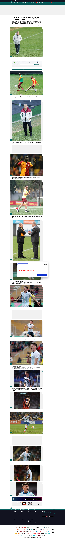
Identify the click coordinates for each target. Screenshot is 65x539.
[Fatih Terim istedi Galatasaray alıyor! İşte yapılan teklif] (26, 42)
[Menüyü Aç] (54, 2)
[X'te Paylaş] (38, 25)
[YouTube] (48, 513)
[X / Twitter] (44, 513)
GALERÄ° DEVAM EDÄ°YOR (27, 69)
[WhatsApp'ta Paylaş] (39, 25)
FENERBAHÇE (18, 2)
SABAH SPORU (29, 512)
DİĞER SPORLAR (23, 519)
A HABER (36, 521)
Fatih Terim (17, 142)
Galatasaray (22, 58)
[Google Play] (33, 499)
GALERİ (14, 518)
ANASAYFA (15, 511)
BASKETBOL (34, 2)
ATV (35, 522)
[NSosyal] (52, 513)
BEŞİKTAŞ (15, 2)
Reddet (22, 264)
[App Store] (27, 499)
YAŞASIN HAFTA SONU (30, 519)
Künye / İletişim (33, 509)
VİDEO (38, 2)
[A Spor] (11, 2)
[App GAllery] (38, 499)
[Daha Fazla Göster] (41, 25)
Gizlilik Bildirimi (28, 509)
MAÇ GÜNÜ (29, 520)
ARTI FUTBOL (29, 521)
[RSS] (54, 513)
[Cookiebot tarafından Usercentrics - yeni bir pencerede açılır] (44, 264)
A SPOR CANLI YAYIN (16, 512)
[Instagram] (46, 513)
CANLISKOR (15, 0)
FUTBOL (31, 2)
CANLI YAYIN (42, 2)
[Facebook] (43, 513)
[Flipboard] (50, 513)
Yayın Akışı (16, 509)
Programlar (29, 511)
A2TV (35, 523)
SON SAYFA (29, 518)
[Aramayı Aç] (54, 509)
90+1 (28, 522)
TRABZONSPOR (27, 2)
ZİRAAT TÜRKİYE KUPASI (24, 518)
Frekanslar (19, 509)
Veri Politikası (23, 509)
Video (35, 511)
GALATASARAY (22, 2)
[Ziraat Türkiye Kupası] (51, 2)
